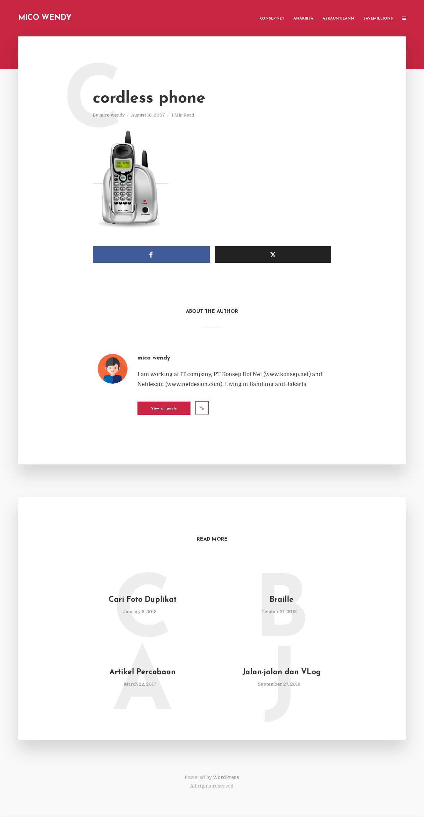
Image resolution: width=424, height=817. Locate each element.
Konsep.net (271, 19)
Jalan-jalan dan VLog (281, 672)
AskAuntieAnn (338, 19)
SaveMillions (378, 19)
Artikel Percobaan (142, 672)
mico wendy (112, 115)
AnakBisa (303, 19)
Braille (281, 600)
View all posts (164, 408)
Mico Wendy (45, 18)
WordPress (226, 777)
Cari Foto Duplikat (143, 600)
